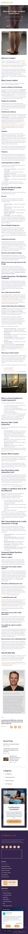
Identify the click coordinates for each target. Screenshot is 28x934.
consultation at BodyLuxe (12, 415)
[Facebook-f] (6, 847)
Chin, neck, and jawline (9, 367)
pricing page (21, 484)
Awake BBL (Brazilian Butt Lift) (10, 371)
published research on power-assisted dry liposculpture (13, 300)
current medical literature (12, 511)
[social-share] (11, 727)
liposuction (13, 579)
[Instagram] (2, 847)
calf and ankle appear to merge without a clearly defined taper (13, 63)
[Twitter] (18, 847)
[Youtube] (14, 847)
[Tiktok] (10, 847)
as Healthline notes (5, 233)
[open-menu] (26, 2)
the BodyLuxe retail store (13, 247)
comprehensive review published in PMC (16, 139)
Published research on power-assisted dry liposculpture (12, 606)
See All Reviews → (19, 923)
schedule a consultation (6, 486)
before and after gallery (10, 467)
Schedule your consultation (7, 662)
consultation (4, 650)
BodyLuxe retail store (8, 451)
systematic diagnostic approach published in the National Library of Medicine (13, 123)
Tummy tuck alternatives (9, 370)
